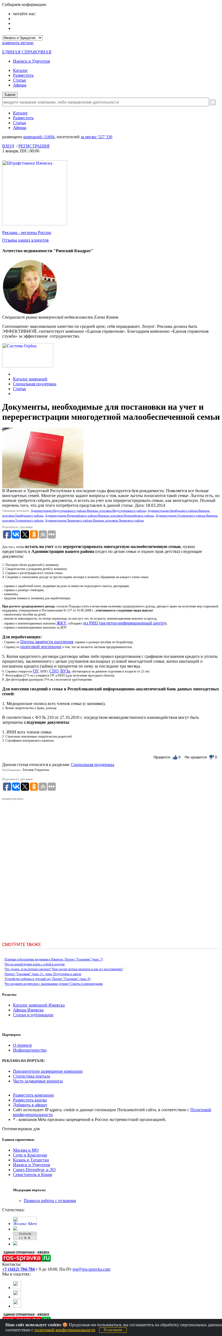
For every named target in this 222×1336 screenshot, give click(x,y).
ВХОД (8, 146)
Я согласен (113, 1330)
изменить (18, 42)
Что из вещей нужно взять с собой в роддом (35, 964)
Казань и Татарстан (31, 1160)
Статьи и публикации (33, 1015)
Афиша (19, 85)
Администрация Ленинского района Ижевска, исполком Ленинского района (94, 520)
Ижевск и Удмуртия (31, 61)
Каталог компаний (30, 379)
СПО (54, 671)
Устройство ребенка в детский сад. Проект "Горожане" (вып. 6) (47, 979)
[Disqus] (111, 869)
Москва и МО (26, 1150)
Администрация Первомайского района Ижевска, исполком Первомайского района (99, 515)
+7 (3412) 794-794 (18, 1269)
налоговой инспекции (40, 646)
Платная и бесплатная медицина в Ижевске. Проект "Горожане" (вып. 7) (54, 959)
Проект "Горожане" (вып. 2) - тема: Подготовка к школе (43, 974)
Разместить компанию (33, 1095)
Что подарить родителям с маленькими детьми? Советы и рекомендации (54, 984)
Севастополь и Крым (32, 1174)
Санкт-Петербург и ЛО (34, 1169)
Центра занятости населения (46, 641)
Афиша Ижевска (28, 1010)
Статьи (19, 80)
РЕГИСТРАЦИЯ (34, 146)
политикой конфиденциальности (64, 1329)
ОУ (36, 671)
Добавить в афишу (30, 1105)
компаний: (38, 136)
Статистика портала (31, 1076)
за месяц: (96, 136)
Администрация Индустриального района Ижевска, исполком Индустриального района (88, 510)
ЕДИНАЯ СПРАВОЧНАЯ (26, 52)
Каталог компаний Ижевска (39, 1005)
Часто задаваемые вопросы (38, 1081)
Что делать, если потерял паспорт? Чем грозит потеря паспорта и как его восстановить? (64, 969)
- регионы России (26, 232)
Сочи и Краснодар (30, 1155)
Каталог (20, 70)
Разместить (23, 75)
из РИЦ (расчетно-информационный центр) (124, 623)
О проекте (22, 1045)
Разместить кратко (30, 1100)
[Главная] (14, 374)
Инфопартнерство (30, 1050)
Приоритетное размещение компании (48, 1071)
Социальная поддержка (34, 384)
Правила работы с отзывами (50, 1200)
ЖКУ (61, 623)
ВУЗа (65, 671)
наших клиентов (25, 240)
